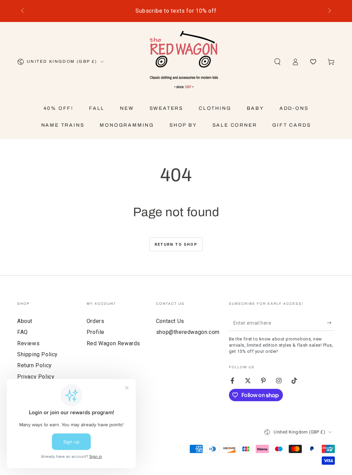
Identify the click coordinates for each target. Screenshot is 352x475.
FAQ (22, 332)
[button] (277, 61)
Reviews (28, 343)
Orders (95, 321)
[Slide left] (23, 11)
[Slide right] (329, 11)
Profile (95, 332)
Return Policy (34, 365)
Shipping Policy (37, 354)
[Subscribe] (331, 323)
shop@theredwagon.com (188, 332)
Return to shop (176, 244)
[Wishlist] (313, 61)
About (24, 321)
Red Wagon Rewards (113, 343)
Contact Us (170, 321)
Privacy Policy (35, 376)
